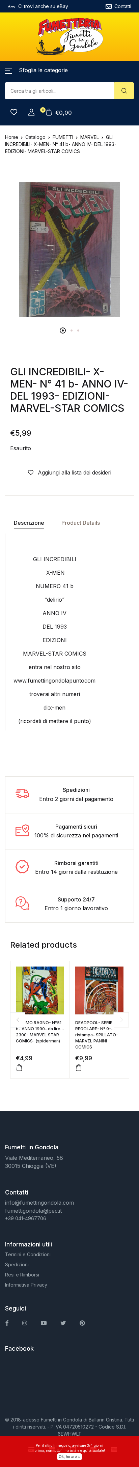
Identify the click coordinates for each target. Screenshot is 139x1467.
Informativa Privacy (26, 1285)
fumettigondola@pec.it (33, 1210)
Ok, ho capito (69, 1457)
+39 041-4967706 (25, 1218)
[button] (36, 70)
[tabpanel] (69, 249)
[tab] (29, 522)
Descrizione (29, 522)
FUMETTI (63, 137)
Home (11, 137)
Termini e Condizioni (28, 1254)
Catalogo (35, 137)
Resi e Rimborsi (22, 1274)
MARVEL (89, 137)
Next (121, 1019)
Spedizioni (17, 1264)
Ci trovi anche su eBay (43, 6)
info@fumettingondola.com (39, 1202)
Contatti (122, 6)
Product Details (80, 522)
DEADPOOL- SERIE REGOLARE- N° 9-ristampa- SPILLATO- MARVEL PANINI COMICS (96, 1034)
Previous (17, 1019)
